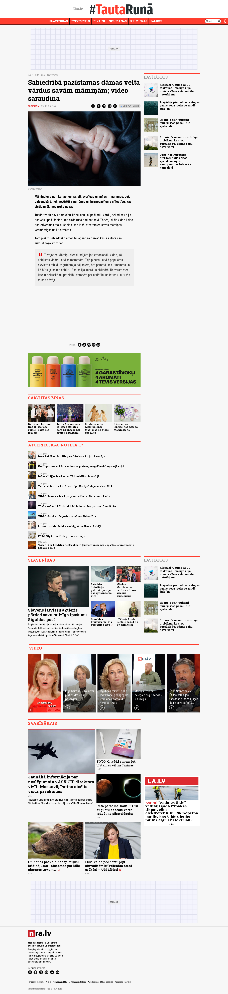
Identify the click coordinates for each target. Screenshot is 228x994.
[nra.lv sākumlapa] (78, 8)
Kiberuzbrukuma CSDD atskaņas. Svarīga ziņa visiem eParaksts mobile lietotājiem (177, 89)
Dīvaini (99, 21)
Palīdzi (156, 21)
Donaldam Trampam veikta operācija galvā (101, 622)
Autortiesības (93, 982)
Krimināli (138, 21)
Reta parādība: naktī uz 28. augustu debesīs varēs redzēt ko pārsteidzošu (117, 810)
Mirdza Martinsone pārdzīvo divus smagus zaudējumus (126, 590)
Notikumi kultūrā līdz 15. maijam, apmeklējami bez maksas (39, 428)
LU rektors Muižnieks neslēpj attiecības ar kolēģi (69, 526)
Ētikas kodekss (106, 982)
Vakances (119, 982)
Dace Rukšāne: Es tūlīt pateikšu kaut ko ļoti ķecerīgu (71, 456)
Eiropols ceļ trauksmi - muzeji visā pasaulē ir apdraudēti (175, 123)
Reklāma (40, 982)
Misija (48, 982)
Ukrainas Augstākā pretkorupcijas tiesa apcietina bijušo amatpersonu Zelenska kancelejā (175, 161)
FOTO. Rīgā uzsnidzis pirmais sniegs (61, 536)
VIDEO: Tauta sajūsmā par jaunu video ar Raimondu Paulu (74, 496)
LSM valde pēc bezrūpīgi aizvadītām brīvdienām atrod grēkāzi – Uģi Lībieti (108, 866)
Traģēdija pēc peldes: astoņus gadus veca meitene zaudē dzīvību (180, 105)
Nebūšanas (118, 21)
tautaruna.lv (33, 106)
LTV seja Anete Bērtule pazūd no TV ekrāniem (127, 622)
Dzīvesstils (80, 21)
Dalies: (72, 344)
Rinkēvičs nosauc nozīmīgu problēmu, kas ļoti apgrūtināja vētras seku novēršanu (179, 142)
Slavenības (58, 21)
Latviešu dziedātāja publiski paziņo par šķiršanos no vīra (101, 590)
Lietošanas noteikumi (77, 982)
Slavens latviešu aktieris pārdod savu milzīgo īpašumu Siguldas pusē (57, 614)
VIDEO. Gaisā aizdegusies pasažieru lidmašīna (67, 516)
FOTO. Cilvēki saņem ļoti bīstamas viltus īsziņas (116, 763)
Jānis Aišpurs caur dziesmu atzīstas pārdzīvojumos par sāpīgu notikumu (68, 428)
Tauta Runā (39, 75)
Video (35, 648)
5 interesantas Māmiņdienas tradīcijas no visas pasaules (97, 428)
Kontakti (128, 982)
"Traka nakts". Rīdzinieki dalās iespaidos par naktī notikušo (77, 506)
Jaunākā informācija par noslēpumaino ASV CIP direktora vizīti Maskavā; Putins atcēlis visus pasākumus (61, 784)
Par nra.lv (32, 982)
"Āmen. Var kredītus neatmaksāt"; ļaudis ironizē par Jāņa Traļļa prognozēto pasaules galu (86, 546)
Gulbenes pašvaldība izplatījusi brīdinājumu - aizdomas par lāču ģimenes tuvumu (54, 866)
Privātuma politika (60, 982)
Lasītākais (156, 77)
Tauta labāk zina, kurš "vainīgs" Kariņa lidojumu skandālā (75, 486)
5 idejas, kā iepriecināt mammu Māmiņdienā (126, 426)
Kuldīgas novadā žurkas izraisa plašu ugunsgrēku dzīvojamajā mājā (81, 466)
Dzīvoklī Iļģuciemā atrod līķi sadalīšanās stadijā (68, 476)
